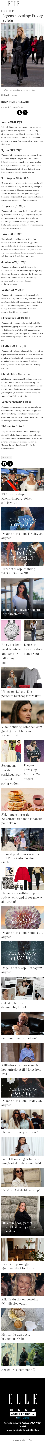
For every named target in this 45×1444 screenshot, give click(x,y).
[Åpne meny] (3, 3)
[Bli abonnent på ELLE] (22, 1418)
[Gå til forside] (13, 3)
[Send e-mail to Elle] (33, 1410)
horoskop (7, 458)
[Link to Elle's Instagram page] (11, 1410)
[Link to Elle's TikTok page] (26, 1410)
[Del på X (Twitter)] (25, 112)
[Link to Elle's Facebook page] (18, 1410)
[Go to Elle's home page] (22, 1399)
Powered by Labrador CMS (22, 1440)
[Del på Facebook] (19, 112)
